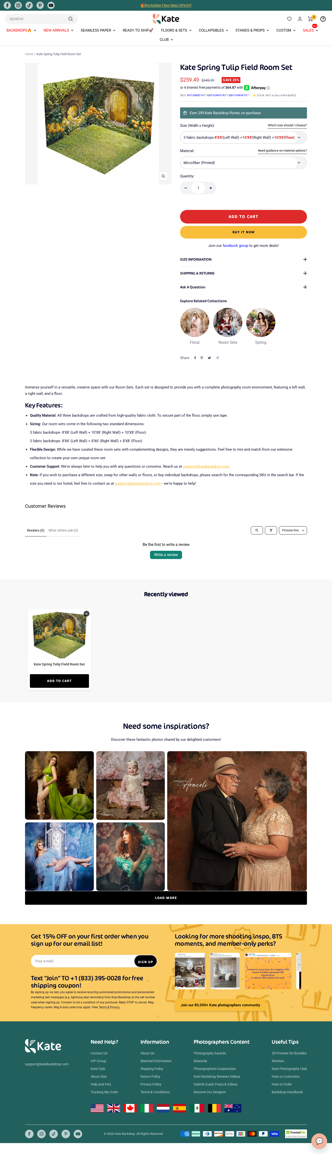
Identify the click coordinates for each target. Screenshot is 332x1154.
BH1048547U (238, 95)
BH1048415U (217, 95)
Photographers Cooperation (215, 1069)
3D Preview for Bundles (289, 1053)
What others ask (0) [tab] (63, 530)
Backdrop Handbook (287, 1092)
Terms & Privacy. (109, 1007)
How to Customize (285, 1076)
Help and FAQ (101, 1084)
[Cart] (310, 19)
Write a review (166, 554)
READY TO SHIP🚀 (138, 30)
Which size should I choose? (287, 125)
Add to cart (59, 681)
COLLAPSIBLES (211, 30)
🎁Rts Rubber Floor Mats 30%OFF (166, 5)
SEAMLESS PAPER (96, 30)
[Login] (300, 19)
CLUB (164, 39)
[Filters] (271, 530)
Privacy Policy (150, 1084)
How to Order (282, 1084)
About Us (147, 1053)
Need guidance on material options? (282, 150)
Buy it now (244, 232)
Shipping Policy (151, 1069)
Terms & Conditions (155, 1092)
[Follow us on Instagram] (18, 5)
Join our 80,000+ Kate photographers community (220, 1005)
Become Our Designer (210, 1092)
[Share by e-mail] (217, 358)
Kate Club (98, 1069)
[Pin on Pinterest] (202, 358)
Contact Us (99, 1053)
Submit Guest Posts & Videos (215, 1084)
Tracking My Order (104, 1092)
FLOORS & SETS (174, 30)
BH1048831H (195, 95)
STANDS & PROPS (250, 30)
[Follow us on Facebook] (7, 5)
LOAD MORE (166, 898)
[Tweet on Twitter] (209, 358)
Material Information (156, 1061)
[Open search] (257, 530)
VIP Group (98, 1061)
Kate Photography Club (289, 1069)
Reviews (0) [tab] (35, 530)
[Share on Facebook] (195, 358)
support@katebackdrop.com (206, 466)
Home (29, 54)
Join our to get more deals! (243, 245)
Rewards (200, 1061)
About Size (99, 1076)
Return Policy (150, 1076)
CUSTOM (283, 30)
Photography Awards (210, 1053)
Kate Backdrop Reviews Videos (217, 1076)
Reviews (278, 1061)
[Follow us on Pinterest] (40, 5)
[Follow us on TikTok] (29, 5)
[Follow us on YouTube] (51, 5)
